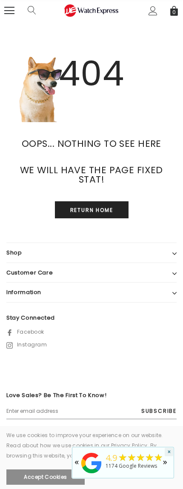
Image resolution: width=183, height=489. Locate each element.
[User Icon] (153, 10)
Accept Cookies (45, 476)
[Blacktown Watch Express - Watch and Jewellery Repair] (91, 474)
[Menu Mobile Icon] (9, 11)
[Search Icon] (32, 10)
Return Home (91, 210)
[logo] (91, 10)
